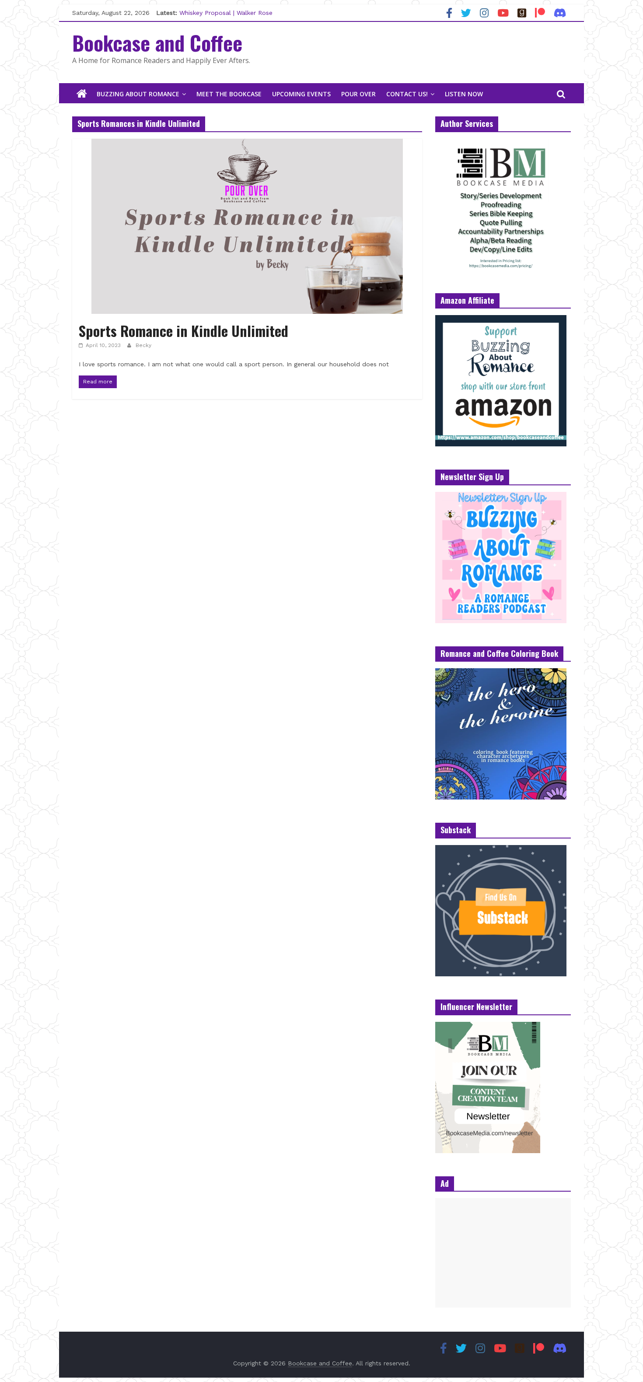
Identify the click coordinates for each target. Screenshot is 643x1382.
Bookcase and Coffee (157, 42)
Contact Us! (407, 94)
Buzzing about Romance (138, 94)
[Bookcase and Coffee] (81, 94)
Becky (143, 345)
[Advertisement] (503, 1253)
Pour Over (358, 94)
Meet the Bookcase (229, 94)
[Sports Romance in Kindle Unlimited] (247, 144)
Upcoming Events (301, 94)
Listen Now (464, 94)
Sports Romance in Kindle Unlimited (183, 330)
